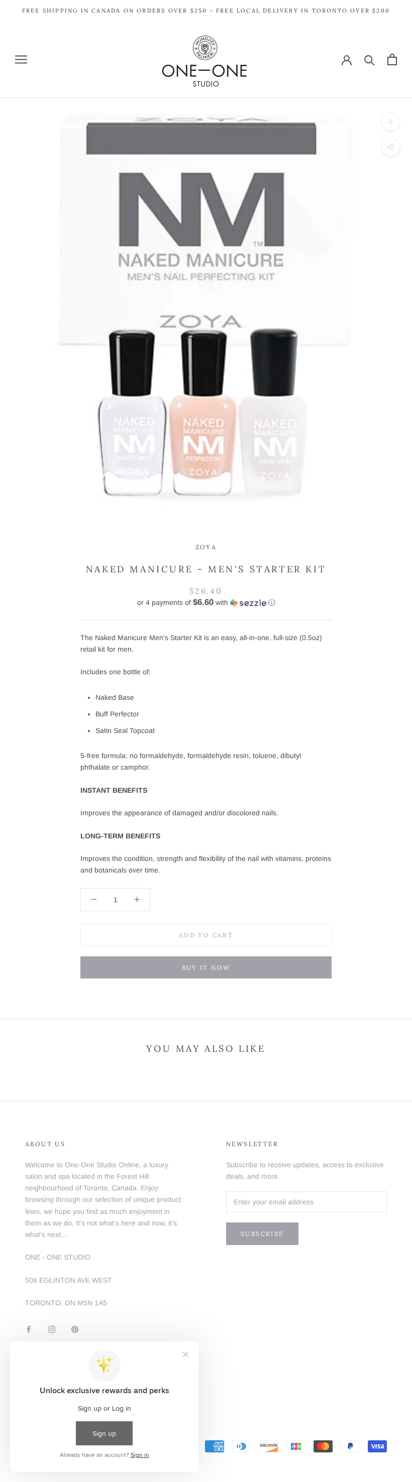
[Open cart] (392, 59)
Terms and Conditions (59, 1385)
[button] (206, 602)
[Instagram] (51, 1329)
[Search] (369, 59)
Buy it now (206, 967)
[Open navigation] (21, 59)
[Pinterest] (74, 1329)
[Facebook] (28, 1329)
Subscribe (262, 1234)
